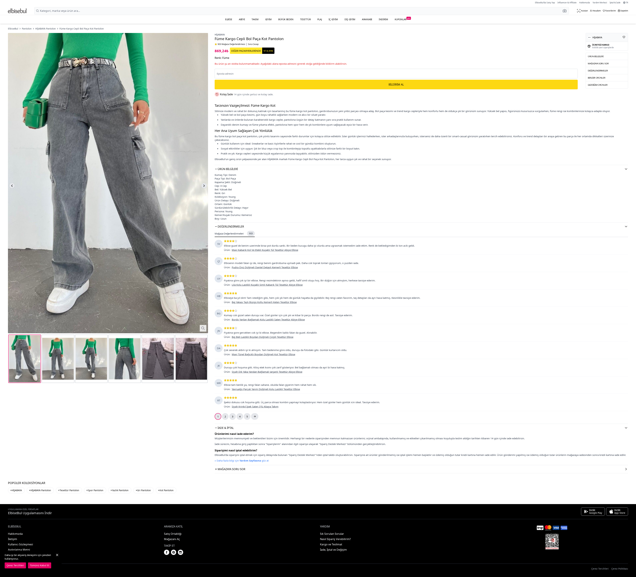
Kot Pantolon (166, 490)
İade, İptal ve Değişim (333, 549)
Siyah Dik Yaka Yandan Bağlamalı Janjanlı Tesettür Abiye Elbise (267, 371)
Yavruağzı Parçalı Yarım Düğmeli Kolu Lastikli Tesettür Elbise (266, 389)
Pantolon (27, 28)
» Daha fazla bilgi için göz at (242, 460)
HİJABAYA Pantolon (45, 28)
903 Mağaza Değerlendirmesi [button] (231, 44)
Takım (255, 19)
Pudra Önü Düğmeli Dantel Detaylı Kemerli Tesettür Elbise (265, 267)
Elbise (228, 19)
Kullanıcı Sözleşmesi (20, 544)
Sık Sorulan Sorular (332, 534)
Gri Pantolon (144, 490)
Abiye (242, 19)
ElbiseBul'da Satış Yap (545, 2)
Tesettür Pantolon (69, 490)
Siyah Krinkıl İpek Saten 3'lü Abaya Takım (255, 406)
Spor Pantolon (95, 490)
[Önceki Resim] (12, 185)
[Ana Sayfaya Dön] (17, 10)
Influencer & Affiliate (567, 2)
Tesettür (305, 19)
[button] (566, 10)
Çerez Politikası (619, 568)
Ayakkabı (367, 19)
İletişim (12, 539)
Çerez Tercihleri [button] (600, 568)
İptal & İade (615, 2)
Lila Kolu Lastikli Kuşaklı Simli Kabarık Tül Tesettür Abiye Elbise (267, 284)
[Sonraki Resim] (204, 185)
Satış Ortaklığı (173, 534)
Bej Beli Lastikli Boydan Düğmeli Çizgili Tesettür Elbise (262, 337)
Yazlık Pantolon (120, 490)
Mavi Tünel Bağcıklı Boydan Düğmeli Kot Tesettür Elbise (263, 354)
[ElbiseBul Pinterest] (173, 552)
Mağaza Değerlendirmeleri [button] (234, 233)
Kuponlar (402, 19)
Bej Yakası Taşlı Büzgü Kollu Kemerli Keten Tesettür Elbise (264, 302)
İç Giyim (333, 19)
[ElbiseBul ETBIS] (552, 541)
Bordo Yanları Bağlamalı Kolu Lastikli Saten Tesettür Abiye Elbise (268, 319)
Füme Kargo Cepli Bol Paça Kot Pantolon (81, 28)
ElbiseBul (13, 28)
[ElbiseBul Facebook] (166, 552)
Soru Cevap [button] (253, 44)
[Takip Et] (624, 37)
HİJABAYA (220, 34)
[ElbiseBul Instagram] (180, 552)
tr (627, 2)
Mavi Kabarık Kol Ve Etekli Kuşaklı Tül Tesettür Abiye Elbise (265, 250)
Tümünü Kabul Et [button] (39, 565)
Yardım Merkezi (600, 2)
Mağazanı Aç (172, 539)
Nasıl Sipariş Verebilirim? (335, 539)
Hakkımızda (584, 2)
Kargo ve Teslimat (331, 544)
